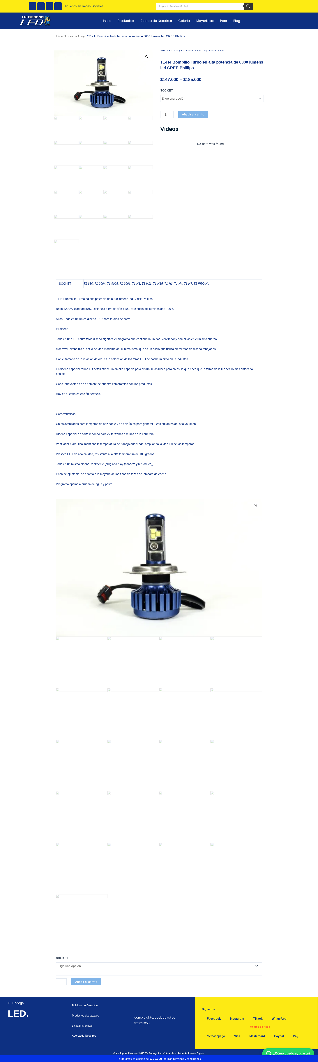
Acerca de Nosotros (156, 21)
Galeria (184, 21)
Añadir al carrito (193, 114)
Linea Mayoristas (82, 1025)
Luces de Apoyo (75, 36)
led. (18, 1013)
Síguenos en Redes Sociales (83, 6)
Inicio (107, 21)
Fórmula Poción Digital (191, 1053)
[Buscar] (248, 6)
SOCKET (166, 90)
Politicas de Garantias (85, 1005)
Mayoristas (205, 21)
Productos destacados (85, 1015)
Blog (236, 21)
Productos (126, 21)
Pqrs (223, 21)
